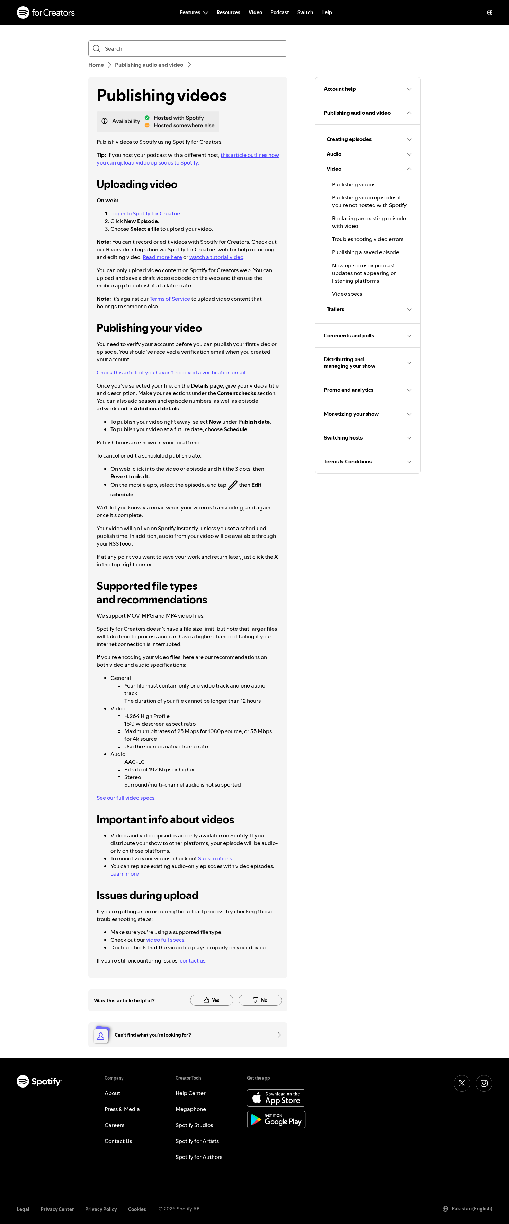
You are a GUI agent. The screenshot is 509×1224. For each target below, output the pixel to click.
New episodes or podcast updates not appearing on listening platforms (364, 272)
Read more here (162, 257)
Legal (23, 1209)
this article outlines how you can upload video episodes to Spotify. (188, 158)
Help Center (191, 1093)
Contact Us (118, 1141)
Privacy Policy (101, 1209)
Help (326, 12)
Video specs (347, 294)
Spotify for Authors (199, 1157)
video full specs (165, 939)
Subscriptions (215, 858)
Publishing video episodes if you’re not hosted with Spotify (369, 201)
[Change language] (489, 12)
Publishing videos (353, 184)
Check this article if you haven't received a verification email (171, 372)
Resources (228, 12)
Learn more (124, 873)
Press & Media (122, 1109)
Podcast (279, 12)
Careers (114, 1125)
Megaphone (191, 1109)
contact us (192, 960)
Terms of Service (170, 298)
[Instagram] (484, 1083)
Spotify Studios (194, 1125)
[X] (462, 1083)
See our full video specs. (126, 797)
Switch (305, 12)
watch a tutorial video (216, 257)
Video (255, 12)
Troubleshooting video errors (367, 239)
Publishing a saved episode (365, 252)
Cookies (137, 1209)
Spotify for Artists (197, 1141)
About (112, 1093)
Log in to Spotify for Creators (145, 213)
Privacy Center (57, 1209)
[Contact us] (277, 1035)
